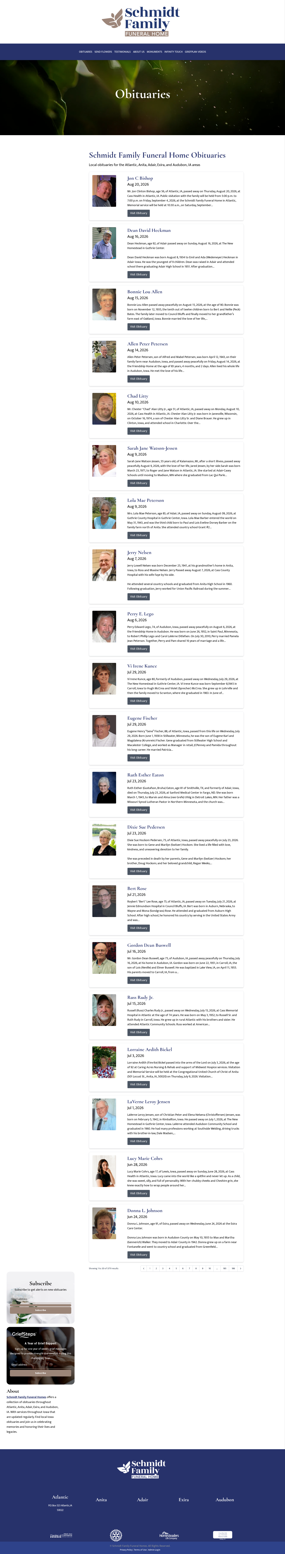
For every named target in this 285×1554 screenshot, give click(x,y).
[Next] (241, 1268)
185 (224, 1268)
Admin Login (154, 1550)
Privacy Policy (126, 1550)
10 (210, 1268)
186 (233, 1268)
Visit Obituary (138, 213)
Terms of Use (140, 1550)
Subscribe (40, 1310)
